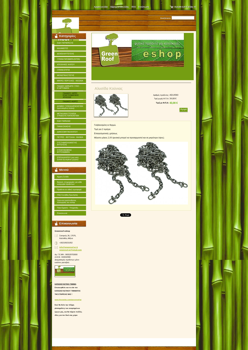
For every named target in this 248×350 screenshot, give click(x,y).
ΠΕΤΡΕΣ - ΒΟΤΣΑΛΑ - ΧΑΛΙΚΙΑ (70, 137)
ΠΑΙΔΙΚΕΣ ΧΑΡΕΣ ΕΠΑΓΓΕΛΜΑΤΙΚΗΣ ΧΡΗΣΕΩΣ (71, 95)
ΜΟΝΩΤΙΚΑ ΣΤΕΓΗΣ (65, 75)
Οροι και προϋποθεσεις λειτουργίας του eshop (66, 201)
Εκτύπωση (144, 7)
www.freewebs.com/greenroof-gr (68, 300)
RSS (134, 7)
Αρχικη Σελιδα (62, 177)
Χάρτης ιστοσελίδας (119, 7)
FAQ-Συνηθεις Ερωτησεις (67, 195)
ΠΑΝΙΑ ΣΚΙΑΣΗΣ (64, 126)
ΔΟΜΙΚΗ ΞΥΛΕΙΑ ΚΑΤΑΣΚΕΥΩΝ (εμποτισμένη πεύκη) (70, 107)
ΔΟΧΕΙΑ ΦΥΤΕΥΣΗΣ (65, 54)
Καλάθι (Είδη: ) (185, 7)
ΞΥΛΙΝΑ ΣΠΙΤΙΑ (63, 70)
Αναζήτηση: (165, 18)
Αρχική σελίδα (101, 7)
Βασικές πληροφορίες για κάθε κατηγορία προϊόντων (69, 183)
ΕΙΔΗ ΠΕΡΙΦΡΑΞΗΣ (65, 43)
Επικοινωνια (62, 213)
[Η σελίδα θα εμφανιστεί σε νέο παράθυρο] (111, 105)
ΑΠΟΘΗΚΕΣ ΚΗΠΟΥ (66, 64)
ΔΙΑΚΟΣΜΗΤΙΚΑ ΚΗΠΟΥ (67, 132)
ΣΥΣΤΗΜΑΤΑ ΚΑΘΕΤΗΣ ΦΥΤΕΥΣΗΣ (67, 144)
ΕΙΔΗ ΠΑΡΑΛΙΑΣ (64, 121)
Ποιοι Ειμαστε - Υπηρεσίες (67, 208)
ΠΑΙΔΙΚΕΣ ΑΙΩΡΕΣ (70, 101)
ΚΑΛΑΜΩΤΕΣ (62, 48)
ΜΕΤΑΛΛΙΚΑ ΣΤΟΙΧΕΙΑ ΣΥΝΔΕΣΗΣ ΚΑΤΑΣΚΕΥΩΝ (68, 115)
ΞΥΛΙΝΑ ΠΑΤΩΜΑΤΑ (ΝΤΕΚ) (68, 59)
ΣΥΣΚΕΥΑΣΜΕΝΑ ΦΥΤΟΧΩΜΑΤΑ (64, 151)
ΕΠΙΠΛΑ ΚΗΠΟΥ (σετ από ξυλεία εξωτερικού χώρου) (67, 158)
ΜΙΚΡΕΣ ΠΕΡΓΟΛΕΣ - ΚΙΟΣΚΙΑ (70, 81)
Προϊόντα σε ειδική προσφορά (69, 190)
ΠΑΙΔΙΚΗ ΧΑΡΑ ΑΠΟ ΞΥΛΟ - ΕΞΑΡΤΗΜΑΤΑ (68, 87)
